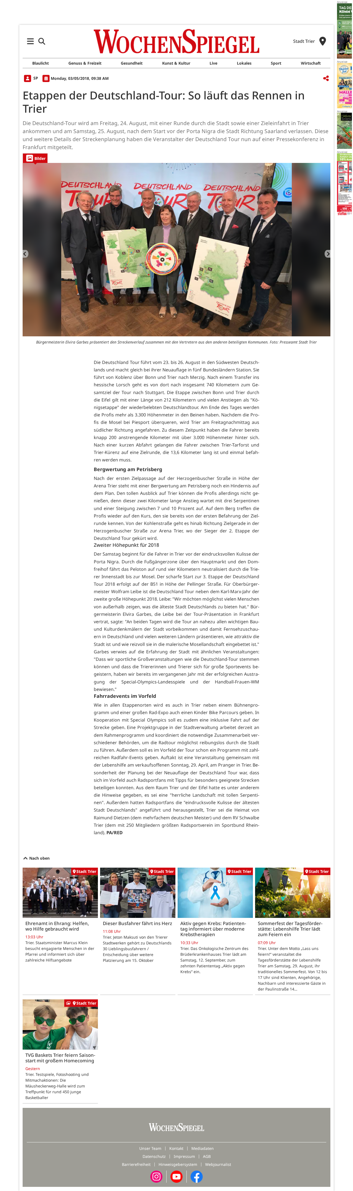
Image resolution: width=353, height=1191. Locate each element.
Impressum (184, 1156)
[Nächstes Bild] (327, 254)
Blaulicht (40, 63)
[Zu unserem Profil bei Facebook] (197, 1176)
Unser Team (150, 1148)
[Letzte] (25, 254)
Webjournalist (218, 1164)
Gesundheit (132, 63)
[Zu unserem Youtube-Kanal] (176, 1176)
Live (213, 63)
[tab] (35, 158)
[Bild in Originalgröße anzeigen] (176, 249)
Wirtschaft (311, 63)
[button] (30, 41)
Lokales (244, 63)
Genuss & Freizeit (84, 63)
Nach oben (39, 858)
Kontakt (176, 1148)
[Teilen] (326, 78)
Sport (276, 63)
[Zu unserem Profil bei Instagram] (156, 1176)
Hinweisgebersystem (178, 1164)
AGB (207, 1156)
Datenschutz (154, 1156)
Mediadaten (202, 1148)
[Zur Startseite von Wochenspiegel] (176, 41)
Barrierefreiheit (136, 1164)
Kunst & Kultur (176, 63)
